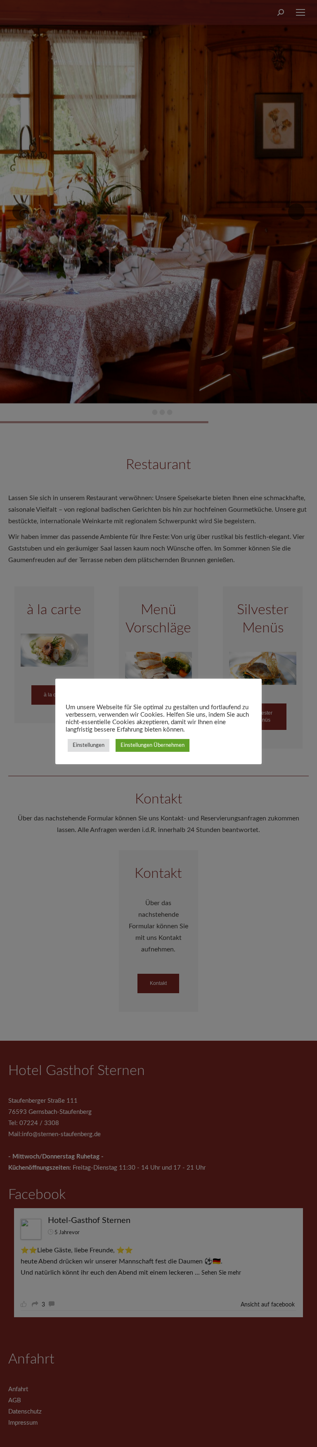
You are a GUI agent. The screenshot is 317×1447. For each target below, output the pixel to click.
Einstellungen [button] (88, 745)
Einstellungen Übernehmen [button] (153, 745)
